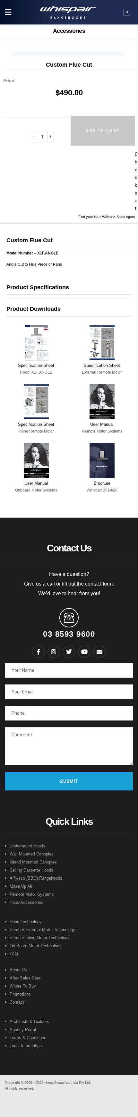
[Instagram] (53, 651)
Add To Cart (102, 131)
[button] (8, 12)
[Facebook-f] (38, 651)
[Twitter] (69, 651)
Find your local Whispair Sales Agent (106, 217)
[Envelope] (99, 651)
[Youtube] (84, 651)
